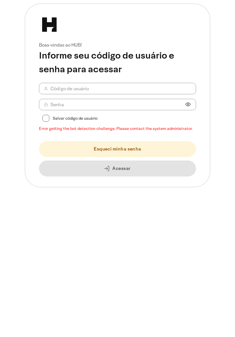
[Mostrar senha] (188, 104)
